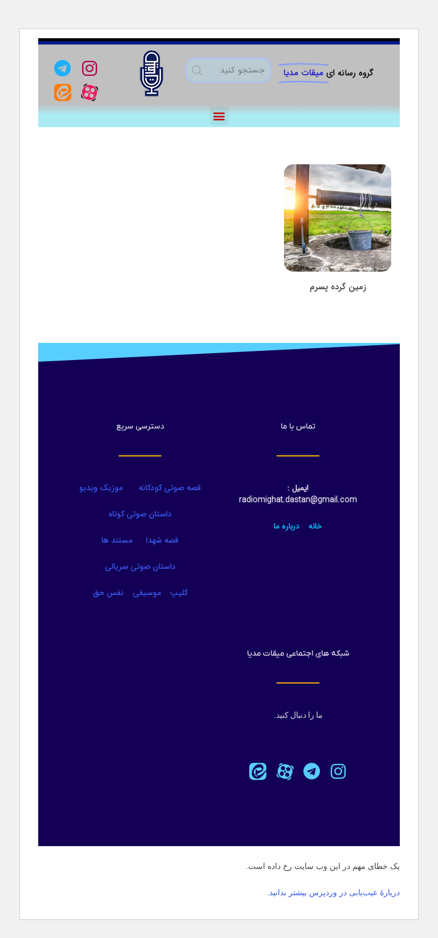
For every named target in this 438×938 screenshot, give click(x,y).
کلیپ (179, 593)
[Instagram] (90, 68)
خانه (315, 526)
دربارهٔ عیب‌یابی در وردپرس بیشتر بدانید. (333, 892)
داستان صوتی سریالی (140, 566)
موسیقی (147, 593)
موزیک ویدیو (101, 488)
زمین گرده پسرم (338, 287)
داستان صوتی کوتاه (140, 514)
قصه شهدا (162, 540)
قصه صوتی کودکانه (168, 488)
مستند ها (117, 540)
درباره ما (286, 526)
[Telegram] (63, 68)
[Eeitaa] (63, 92)
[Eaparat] (285, 771)
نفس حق (108, 593)
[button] (219, 116)
